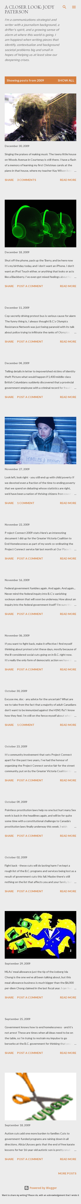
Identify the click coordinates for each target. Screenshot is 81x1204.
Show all (66, 80)
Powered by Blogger (43, 1188)
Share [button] (9, 179)
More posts (67, 1173)
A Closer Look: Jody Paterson (29, 9)
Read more (68, 179)
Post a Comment (30, 286)
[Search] (64, 7)
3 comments (26, 179)
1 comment (25, 503)
